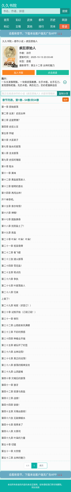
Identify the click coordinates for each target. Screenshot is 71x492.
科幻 (6, 26)
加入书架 (18, 72)
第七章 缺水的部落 (11, 146)
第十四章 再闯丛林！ (12, 192)
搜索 (65, 11)
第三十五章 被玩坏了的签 (14, 345)
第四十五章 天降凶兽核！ (14, 411)
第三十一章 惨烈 (9, 318)
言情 (18, 26)
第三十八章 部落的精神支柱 (15, 365)
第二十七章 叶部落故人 (13, 285)
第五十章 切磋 (8, 444)
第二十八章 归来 (9, 292)
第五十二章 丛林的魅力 (43, 65)
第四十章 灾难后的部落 (13, 378)
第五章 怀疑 (7, 133)
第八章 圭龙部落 (9, 153)
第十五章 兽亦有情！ (12, 206)
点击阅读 (52, 72)
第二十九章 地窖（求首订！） (16, 305)
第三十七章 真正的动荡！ (14, 358)
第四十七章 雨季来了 (12, 424)
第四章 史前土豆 (9, 126)
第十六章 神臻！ (9, 212)
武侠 (29, 20)
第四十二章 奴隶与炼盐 (13, 391)
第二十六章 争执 (9, 278)
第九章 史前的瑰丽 (11, 159)
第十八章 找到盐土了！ (13, 225)
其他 (29, 26)
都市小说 (18, 41)
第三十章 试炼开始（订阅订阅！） (19, 312)
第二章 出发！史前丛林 (13, 113)
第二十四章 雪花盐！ (12, 265)
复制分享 (63, 93)
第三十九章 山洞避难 (12, 371)
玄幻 (18, 20)
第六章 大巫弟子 (9, 139)
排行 (41, 26)
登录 (64, 26)
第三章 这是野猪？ (11, 120)
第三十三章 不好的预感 (13, 331)
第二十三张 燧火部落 (12, 259)
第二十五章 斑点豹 (11, 272)
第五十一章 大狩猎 (11, 451)
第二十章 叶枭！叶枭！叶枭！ (16, 239)
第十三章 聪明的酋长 (12, 186)
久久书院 (9, 5)
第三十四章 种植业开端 (13, 338)
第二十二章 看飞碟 (11, 252)
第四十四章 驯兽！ (11, 404)
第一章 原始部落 (9, 106)
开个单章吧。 (8, 199)
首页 (6, 20)
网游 (64, 20)
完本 (52, 26)
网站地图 (35, 487)
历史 (52, 20)
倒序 (65, 99)
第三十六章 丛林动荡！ (13, 351)
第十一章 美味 (8, 172)
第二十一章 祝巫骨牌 (12, 245)
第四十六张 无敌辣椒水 (13, 417)
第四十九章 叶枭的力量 (13, 437)
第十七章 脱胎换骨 (11, 219)
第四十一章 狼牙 (9, 384)
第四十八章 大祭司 (11, 431)
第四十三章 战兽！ (11, 398)
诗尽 (28, 52)
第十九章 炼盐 (8, 232)
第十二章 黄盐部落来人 (13, 179)
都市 (41, 20)
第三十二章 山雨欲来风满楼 (15, 325)
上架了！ (6, 298)
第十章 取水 (7, 166)
